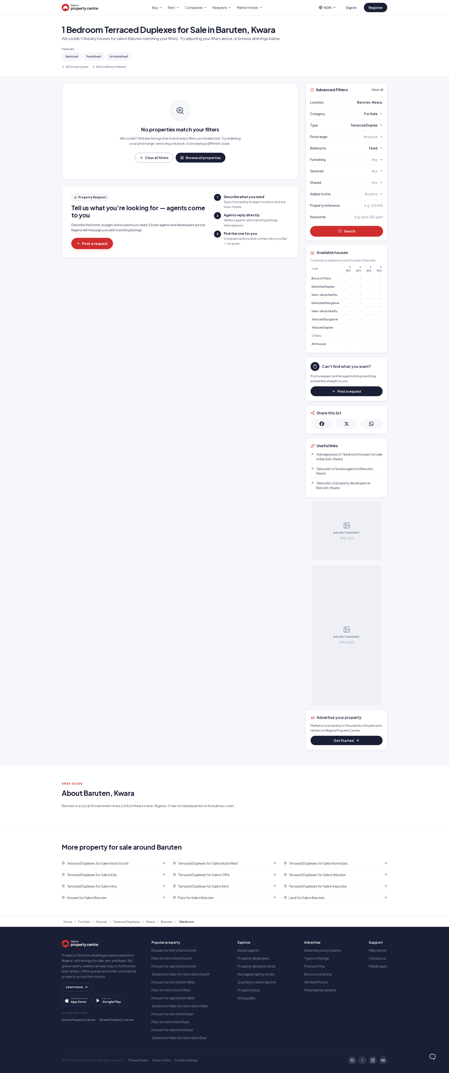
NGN (327, 7)
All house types (77, 67)
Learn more (74, 987)
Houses (101, 922)
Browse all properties (203, 158)
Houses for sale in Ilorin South (174, 966)
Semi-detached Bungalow (329, 311)
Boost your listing (318, 974)
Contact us (377, 958)
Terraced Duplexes (126, 922)
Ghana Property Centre (116, 1020)
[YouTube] (383, 1060)
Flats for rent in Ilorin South (172, 958)
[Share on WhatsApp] (371, 424)
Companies (194, 7)
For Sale (84, 922)
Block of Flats (321, 278)
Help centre (377, 950)
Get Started (344, 740)
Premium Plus (314, 966)
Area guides (246, 998)
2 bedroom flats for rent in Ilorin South (181, 974)
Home (68, 922)
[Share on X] (346, 424)
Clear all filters (156, 158)
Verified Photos (316, 982)
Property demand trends (256, 966)
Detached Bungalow (325, 303)
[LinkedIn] (373, 1060)
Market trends (247, 7)
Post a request (95, 243)
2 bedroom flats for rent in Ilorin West (180, 1006)
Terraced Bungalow (324, 319)
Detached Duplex (322, 286)
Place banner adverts (320, 990)
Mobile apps (378, 966)
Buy (155, 7)
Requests (220, 7)
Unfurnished (118, 56)
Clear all (377, 89)
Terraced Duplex (322, 327)
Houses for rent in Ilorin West (173, 982)
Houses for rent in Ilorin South (174, 950)
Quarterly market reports (257, 982)
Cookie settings (186, 1060)
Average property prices (256, 974)
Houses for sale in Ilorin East (172, 1030)
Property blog (248, 990)
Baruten (167, 922)
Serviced (71, 56)
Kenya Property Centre (78, 1020)
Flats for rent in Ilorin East (170, 1022)
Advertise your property (322, 950)
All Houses (318, 344)
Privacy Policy (138, 1060)
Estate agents (248, 950)
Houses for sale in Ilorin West (173, 998)
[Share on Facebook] (322, 424)
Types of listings (316, 958)
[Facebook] (352, 1060)
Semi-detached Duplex (327, 295)
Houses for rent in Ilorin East (173, 1014)
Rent (171, 7)
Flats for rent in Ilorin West (171, 990)
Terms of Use (161, 1060)
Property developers (253, 958)
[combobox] (357, 102)
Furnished (94, 56)
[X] (362, 1060)
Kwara (150, 922)
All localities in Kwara (111, 67)
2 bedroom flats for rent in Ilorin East (179, 1038)
